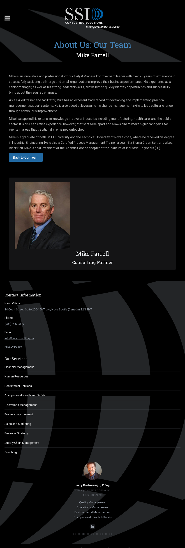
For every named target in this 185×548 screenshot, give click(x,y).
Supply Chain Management (22, 442)
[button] (74, 534)
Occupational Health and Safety (25, 395)
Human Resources (16, 376)
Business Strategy (16, 433)
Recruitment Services (18, 386)
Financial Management (19, 367)
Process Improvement (19, 414)
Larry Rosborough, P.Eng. (93, 485)
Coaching (11, 452)
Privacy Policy (13, 346)
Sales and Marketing (18, 423)
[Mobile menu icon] (7, 18)
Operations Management (21, 405)
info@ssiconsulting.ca (19, 338)
